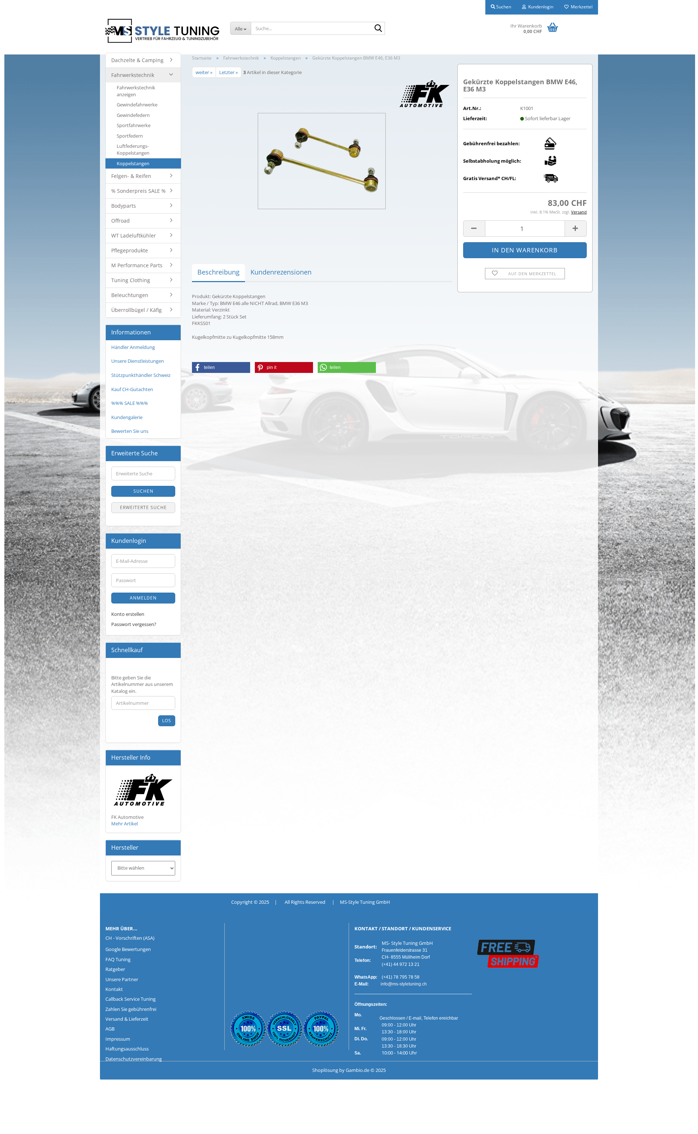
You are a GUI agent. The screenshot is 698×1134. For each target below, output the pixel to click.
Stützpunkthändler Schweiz (141, 375)
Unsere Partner (121, 979)
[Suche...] (378, 28)
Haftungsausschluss (127, 1048)
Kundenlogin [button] (539, 7)
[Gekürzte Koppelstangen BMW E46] (322, 159)
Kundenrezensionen (281, 272)
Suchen (143, 491)
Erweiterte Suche (143, 507)
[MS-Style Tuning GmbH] (162, 31)
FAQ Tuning (118, 959)
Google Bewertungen (128, 949)
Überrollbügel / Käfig (136, 309)
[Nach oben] (20, 1123)
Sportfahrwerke (134, 125)
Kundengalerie (127, 417)
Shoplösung (325, 1070)
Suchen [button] (503, 7)
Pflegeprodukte (129, 250)
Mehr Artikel (124, 823)
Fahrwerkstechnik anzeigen (136, 91)
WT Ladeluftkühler (133, 235)
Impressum (117, 1039)
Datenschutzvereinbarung (133, 1059)
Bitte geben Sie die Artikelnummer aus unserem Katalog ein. (142, 684)
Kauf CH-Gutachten (132, 389)
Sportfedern (130, 136)
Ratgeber (115, 969)
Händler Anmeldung (133, 347)
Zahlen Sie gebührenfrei (130, 1009)
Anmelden (143, 598)
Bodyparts (123, 205)
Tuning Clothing (130, 280)
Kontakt (114, 989)
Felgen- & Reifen (131, 175)
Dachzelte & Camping (137, 60)
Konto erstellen (127, 614)
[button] (474, 228)
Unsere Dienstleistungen (137, 361)
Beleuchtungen (129, 295)
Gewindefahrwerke (137, 104)
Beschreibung (218, 272)
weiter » (204, 72)
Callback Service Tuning (130, 999)
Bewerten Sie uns (129, 431)
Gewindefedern (133, 115)
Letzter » (228, 72)
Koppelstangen (133, 163)
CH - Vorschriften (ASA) (130, 938)
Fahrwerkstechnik (132, 75)
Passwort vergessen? (133, 624)
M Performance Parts (137, 265)
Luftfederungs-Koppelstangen (133, 149)
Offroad (120, 220)
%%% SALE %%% (129, 403)
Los (166, 721)
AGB (110, 1028)
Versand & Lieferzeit (126, 1019)
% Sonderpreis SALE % (138, 190)
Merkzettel (581, 7)
